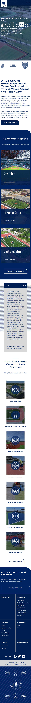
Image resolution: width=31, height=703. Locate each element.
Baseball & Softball (7, 628)
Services (21, 597)
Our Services (10, 41)
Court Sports (5, 635)
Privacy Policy (15, 662)
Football (4, 625)
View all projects (15, 271)
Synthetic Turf (21, 605)
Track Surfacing (21, 610)
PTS (18, 628)
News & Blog (22, 642)
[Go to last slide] (23, 285)
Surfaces (21, 622)
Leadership (5, 646)
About (4, 642)
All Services (15, 561)
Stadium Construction (23, 603)
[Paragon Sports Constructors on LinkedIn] (24, 656)
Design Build (20, 600)
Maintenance (20, 615)
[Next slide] (25, 285)
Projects (6, 597)
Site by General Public (15, 664)
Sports (5, 622)
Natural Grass (21, 608)
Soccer (3, 630)
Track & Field (5, 633)
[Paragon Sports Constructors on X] (20, 656)
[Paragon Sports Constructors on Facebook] (16, 656)
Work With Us (15, 588)
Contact (8, 656)
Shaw (18, 625)
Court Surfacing (21, 612)
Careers (4, 648)
